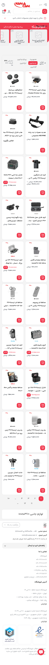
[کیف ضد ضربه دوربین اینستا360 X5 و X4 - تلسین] (13, 334)
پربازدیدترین (22, 59)
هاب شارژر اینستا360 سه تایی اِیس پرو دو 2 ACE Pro (12, 135)
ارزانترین (23, 63)
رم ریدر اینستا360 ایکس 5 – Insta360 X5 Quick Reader (36, 433)
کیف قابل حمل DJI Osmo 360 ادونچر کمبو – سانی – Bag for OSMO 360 (36, 220)
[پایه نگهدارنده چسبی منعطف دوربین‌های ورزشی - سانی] (13, 207)
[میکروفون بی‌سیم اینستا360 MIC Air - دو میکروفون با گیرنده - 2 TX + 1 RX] (13, 79)
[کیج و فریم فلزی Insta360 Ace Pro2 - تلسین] (36, 334)
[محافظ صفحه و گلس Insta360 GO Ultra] (36, 249)
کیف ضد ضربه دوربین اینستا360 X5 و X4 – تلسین (14, 348)
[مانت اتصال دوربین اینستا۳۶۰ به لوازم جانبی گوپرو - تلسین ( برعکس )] (13, 462)
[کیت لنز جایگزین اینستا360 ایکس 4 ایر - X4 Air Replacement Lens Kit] (36, 164)
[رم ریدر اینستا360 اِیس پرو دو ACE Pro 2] (13, 419)
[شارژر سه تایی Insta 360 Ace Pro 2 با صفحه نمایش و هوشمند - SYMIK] (13, 164)
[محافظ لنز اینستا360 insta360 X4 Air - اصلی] (13, 292)
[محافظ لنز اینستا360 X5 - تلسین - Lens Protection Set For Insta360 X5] (36, 462)
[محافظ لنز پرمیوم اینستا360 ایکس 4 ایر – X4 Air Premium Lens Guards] (36, 292)
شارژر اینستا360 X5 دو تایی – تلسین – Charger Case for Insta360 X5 (36, 390)
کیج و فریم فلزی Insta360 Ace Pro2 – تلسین (38, 348)
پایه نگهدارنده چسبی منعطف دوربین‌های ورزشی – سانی (14, 220)
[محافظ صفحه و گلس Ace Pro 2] (13, 377)
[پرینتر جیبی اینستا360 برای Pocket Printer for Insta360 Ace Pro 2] (36, 79)
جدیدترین (32, 63)
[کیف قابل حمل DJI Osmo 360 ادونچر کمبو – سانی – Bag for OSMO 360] (36, 207)
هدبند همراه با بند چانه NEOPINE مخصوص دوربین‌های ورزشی (37, 135)
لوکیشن (44, 604)
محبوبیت (33, 59)
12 (25, 503)
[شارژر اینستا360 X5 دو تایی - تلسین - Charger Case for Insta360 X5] (36, 377)
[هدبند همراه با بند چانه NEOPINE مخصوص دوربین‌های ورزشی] (36, 122)
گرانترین (33, 67)
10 (9, 498)
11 (31, 503)
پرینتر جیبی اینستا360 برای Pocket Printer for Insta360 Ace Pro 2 (37, 93)
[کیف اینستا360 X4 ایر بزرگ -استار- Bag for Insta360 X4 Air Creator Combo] (13, 249)
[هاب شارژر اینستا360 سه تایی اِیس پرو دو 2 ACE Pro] (13, 122)
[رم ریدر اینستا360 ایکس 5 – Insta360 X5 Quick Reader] (36, 419)
